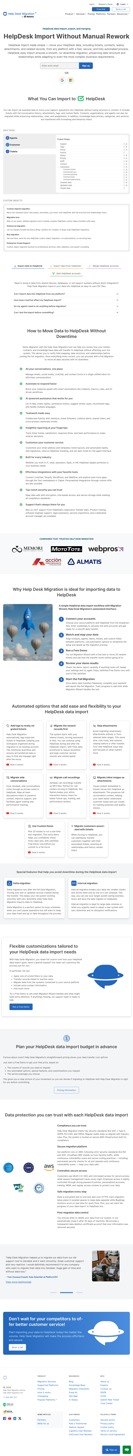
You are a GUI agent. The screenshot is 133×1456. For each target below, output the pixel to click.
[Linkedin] (14, 1418)
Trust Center (106, 1403)
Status (73, 1399)
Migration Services (47, 1381)
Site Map (73, 1396)
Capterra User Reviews (80, 1430)
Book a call (121, 9)
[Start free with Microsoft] (71, 80)
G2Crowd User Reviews (80, 1434)
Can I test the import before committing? (34, 312)
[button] (70, 14)
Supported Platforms (48, 1385)
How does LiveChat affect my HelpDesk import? (37, 300)
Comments (64, 167)
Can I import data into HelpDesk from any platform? (39, 294)
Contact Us (106, 1388)
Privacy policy (107, 1423)
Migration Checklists (79, 1388)
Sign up (86, 65)
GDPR (103, 1392)
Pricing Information (66, 1090)
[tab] (30, 138)
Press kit (73, 1392)
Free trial (101, 9)
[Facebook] (5, 1418)
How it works (44, 1392)
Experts (104, 1385)
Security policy (107, 1420)
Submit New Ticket (109, 1399)
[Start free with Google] (62, 80)
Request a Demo (105, 4)
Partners (42, 1420)
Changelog (43, 1396)
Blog (71, 1381)
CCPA (103, 1396)
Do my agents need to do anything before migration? (40, 306)
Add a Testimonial (78, 1423)
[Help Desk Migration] (5, 1378)
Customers (74, 1420)
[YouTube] (9, 1418)
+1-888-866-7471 (10, 1397)
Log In (91, 4)
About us (104, 1381)
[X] (19, 1418)
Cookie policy (107, 1427)
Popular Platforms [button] (46, 1399)
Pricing (41, 1388)
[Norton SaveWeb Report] (8, 1411)
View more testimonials (18, 1282)
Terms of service (108, 1430)
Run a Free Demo (21, 1007)
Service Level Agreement (112, 1434)
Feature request (76, 1427)
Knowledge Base (77, 1385)
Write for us (43, 1423)
